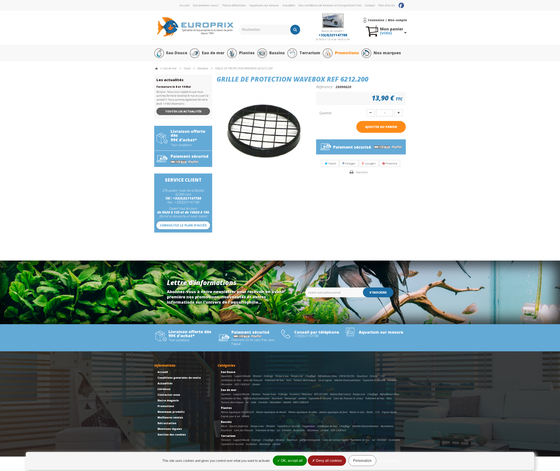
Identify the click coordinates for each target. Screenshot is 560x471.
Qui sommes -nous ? (206, 5)
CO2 (382, 376)
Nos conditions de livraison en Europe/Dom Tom (330, 5)
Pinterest (391, 163)
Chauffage (310, 376)
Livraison (164, 389)
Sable (253, 402)
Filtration (257, 376)
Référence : (325, 87)
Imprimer (362, 172)
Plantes (247, 52)
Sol (278, 430)
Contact (370, 5)
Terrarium (309, 52)
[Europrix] (195, 27)
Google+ (370, 163)
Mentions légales (170, 429)
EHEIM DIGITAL (347, 376)
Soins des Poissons (252, 380)
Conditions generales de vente (179, 378)
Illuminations (387, 426)
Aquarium (226, 394)
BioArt (370, 412)
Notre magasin (168, 400)
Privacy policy (388, 460)
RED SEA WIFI (321, 394)
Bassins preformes (238, 426)
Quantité (325, 113)
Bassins (277, 52)
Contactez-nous (169, 395)
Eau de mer (213, 52)
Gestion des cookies (172, 434)
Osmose (374, 376)
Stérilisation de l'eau (231, 380)
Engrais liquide (389, 412)
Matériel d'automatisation (347, 380)
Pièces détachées (234, 5)
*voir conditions (181, 145)
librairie (245, 416)
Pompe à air (297, 376)
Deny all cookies (328, 460)
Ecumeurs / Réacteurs (301, 394)
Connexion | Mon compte (387, 20)
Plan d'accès (386, 5)
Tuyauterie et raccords (374, 380)
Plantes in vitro (356, 412)
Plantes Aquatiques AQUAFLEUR (237, 412)
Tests (288, 380)
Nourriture (362, 376)
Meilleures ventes (170, 417)
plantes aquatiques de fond (333, 412)
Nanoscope (290, 398)
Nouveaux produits (171, 412)
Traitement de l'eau (274, 380)
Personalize (362, 460)
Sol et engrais (325, 380)
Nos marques (387, 52)
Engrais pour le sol (230, 416)
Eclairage (268, 376)
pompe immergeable (310, 439)
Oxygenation (308, 426)
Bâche (224, 426)
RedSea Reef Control (340, 394)
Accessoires (299, 430)
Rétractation (167, 423)
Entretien (392, 380)
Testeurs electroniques (305, 380)
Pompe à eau (282, 376)
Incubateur (251, 444)
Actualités (288, 5)
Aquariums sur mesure (264, 5)
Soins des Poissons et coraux (348, 398)
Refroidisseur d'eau (327, 376)
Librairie (256, 384)
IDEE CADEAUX (242, 384)
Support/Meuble (242, 376)
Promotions (347, 52)
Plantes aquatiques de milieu (302, 412)
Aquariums (226, 376)
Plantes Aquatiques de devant (271, 412)
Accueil (184, 5)
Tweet (331, 163)
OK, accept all (291, 460)
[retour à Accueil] (158, 68)
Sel (247, 402)
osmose (302, 398)
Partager (349, 163)
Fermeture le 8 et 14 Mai (173, 87)
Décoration (226, 384)
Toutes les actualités (183, 111)
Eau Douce (176, 52)
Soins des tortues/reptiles (335, 439)
